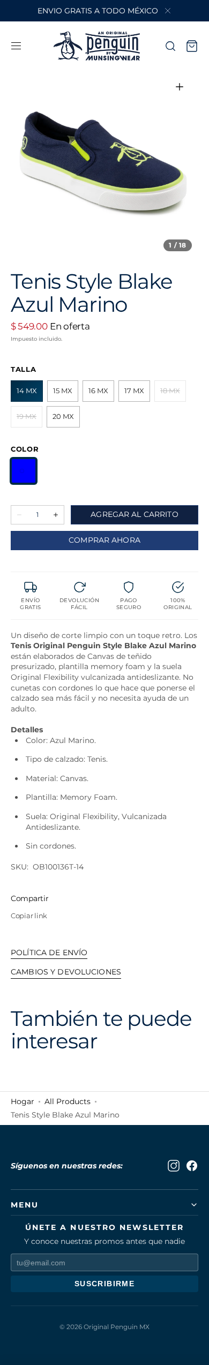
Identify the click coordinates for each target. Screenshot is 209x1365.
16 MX (101, 394)
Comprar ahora (104, 540)
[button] (16, 46)
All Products (67, 1101)
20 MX (66, 420)
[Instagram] (173, 1165)
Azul (23, 471)
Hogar (22, 1101)
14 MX (30, 394)
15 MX (65, 394)
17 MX (137, 394)
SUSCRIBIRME (104, 1283)
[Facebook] (191, 1165)
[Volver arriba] (193, 1349)
